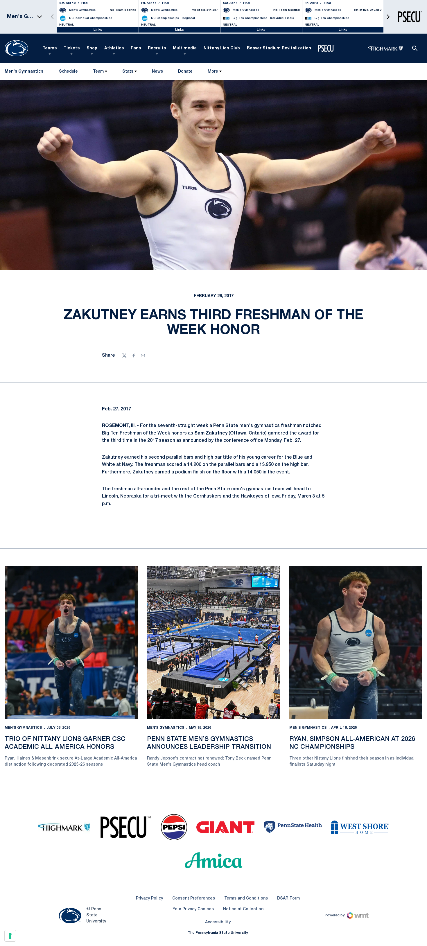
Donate (185, 73)
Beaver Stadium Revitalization (279, 48)
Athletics (114, 48)
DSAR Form (288, 898)
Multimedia (185, 48)
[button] (388, 16)
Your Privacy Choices (193, 909)
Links (98, 29)
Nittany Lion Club (222, 48)
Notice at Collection (243, 909)
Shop (92, 48)
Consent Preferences (193, 898)
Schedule (68, 71)
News (157, 71)
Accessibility (218, 922)
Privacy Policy (149, 898)
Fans (136, 48)
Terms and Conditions (246, 898)
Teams (50, 48)
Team (98, 71)
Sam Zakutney (210, 433)
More (213, 71)
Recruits (157, 48)
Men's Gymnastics (23, 727)
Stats (127, 71)
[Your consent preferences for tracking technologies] (10, 935)
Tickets (72, 48)
